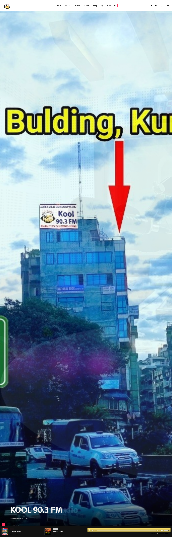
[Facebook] (151, 5)
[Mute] (162, 530)
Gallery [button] (86, 6)
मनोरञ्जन (95, 6)
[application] (129, 530)
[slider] (166, 530)
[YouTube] (156, 5)
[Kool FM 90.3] (7, 5)
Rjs (102, 6)
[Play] (90, 530)
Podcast (77, 6)
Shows (67, 6)
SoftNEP (167, 533)
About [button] (58, 6)
